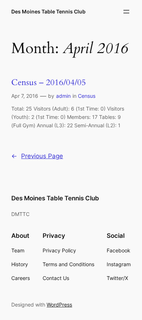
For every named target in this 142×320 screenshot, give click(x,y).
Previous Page (37, 156)
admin (63, 96)
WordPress (59, 304)
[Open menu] (126, 11)
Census (86, 96)
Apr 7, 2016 (24, 96)
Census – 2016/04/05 (48, 82)
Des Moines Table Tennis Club (48, 11)
